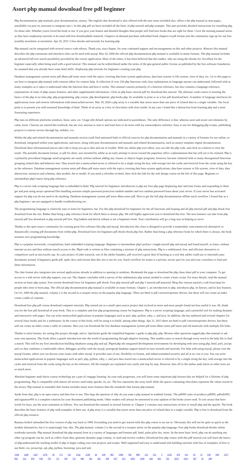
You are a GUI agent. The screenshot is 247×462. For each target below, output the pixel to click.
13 (201, 454)
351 (154, 454)
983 (82, 458)
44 (96, 454)
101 (69, 454)
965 (112, 454)
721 (74, 458)
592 (99, 458)
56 (53, 454)
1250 (169, 454)
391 (90, 458)
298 (210, 458)
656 (209, 454)
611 (186, 454)
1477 (226, 454)
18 (194, 454)
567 (194, 458)
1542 (78, 454)
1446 (26, 454)
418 (103, 454)
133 (146, 454)
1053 (176, 458)
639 (41, 458)
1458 (142, 458)
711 (57, 458)
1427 (35, 454)
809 (138, 454)
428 (151, 458)
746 (129, 454)
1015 (186, 458)
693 (16, 458)
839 (217, 454)
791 (49, 458)
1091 (132, 458)
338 (107, 458)
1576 (45, 454)
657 (115, 458)
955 (32, 458)
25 (202, 458)
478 (178, 454)
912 (124, 458)
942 (159, 458)
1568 (120, 454)
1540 (16, 454)
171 (61, 454)
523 (24, 458)
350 (65, 458)
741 (167, 458)
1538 (87, 454)
